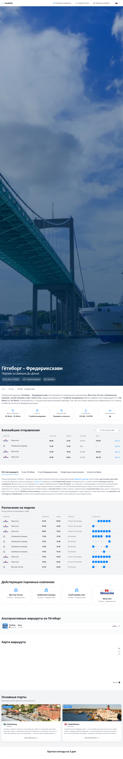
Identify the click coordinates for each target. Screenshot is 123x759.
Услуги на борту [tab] (94, 472)
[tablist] (61, 472)
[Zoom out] (119, 651)
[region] (61, 665)
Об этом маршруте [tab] (10, 472)
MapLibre (115, 682)
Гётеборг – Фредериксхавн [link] (26, 389)
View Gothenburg (30, 738)
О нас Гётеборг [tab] (28, 472)
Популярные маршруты (63, 3)
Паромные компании (102, 3)
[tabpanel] (61, 485)
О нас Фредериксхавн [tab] (48, 472)
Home (3, 389)
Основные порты (83, 3)
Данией (85, 479)
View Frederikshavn (91, 738)
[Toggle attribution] (119, 682)
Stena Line (38, 481)
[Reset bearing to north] (119, 654)
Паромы (11, 389)
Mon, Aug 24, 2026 (108, 430)
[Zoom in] (119, 648)
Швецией (77, 479)
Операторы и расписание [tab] (72, 472)
